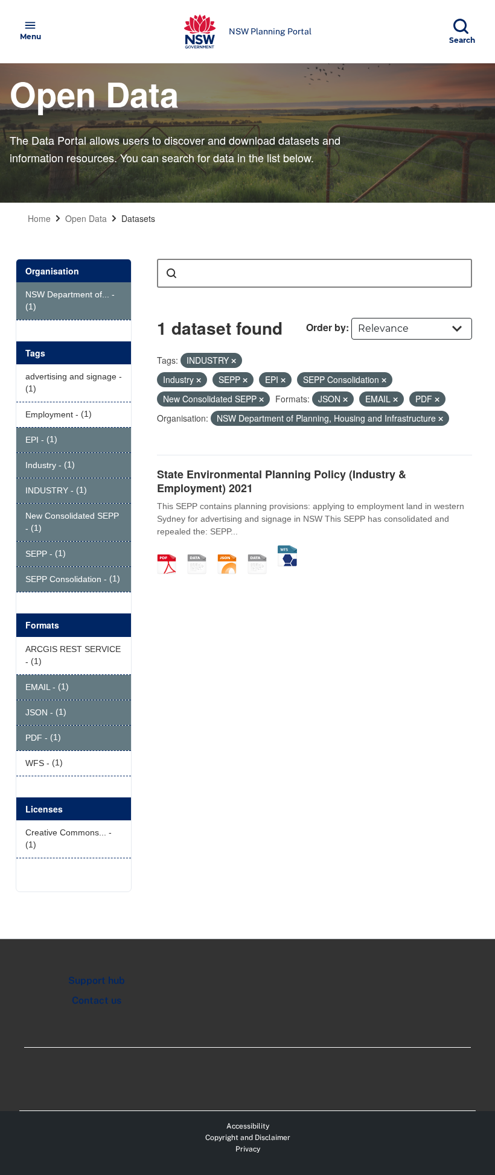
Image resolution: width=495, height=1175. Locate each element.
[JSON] (231, 551)
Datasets (138, 218)
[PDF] (171, 551)
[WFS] (287, 551)
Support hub (96, 980)
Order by (326, 327)
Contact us (96, 1000)
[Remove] (233, 361)
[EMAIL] (201, 551)
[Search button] (171, 273)
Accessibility (247, 1126)
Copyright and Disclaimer (247, 1137)
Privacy (247, 1149)
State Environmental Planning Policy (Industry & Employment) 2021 (281, 481)
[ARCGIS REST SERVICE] (261, 551)
